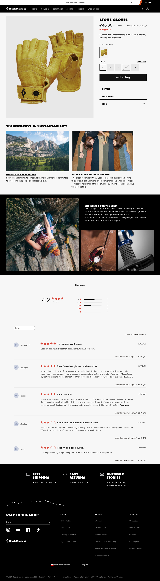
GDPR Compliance (98, 577)
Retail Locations (135, 548)
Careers (132, 534)
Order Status (65, 521)
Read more (128, 377)
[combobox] (24, 328)
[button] (34, 8)
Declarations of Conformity (105, 541)
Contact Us (133, 521)
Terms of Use (66, 577)
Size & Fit (141, 61)
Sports (69, 9)
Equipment (58, 9)
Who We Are (93, 9)
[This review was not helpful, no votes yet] (143, 356)
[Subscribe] (48, 522)
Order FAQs (65, 528)
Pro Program (134, 541)
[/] (16, 8)
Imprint (42, 577)
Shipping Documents (103, 555)
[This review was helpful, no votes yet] (139, 356)
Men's (34, 9)
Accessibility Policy (81, 577)
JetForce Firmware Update (105, 548)
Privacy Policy (53, 577)
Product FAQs (100, 528)
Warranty (98, 521)
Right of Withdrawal (68, 541)
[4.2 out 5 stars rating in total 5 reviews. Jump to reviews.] (106, 29)
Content (80, 9)
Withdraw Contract (115, 577)
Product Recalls (101, 534)
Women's (45, 9)
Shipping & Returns (68, 534)
